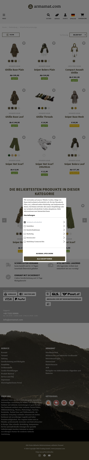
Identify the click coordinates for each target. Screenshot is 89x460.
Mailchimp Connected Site (35, 242)
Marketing (30, 234)
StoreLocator (30, 238)
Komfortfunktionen (33, 230)
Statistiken (30, 226)
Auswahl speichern (44, 253)
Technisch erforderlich (34, 222)
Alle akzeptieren (44, 259)
